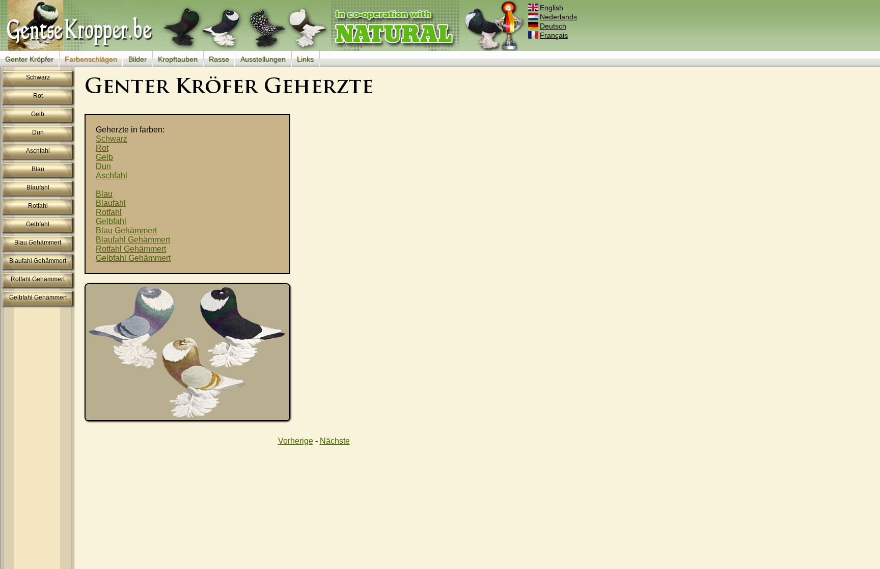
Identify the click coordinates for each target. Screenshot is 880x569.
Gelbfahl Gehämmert (38, 297)
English (551, 8)
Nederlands (558, 17)
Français (554, 35)
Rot (38, 95)
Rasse (219, 59)
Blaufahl (37, 187)
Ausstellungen (263, 59)
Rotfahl (38, 205)
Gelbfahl (37, 224)
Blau (38, 169)
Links (305, 59)
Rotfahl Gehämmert (38, 279)
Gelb (37, 114)
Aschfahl (38, 150)
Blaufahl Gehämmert (37, 260)
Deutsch (553, 26)
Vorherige (295, 441)
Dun (38, 132)
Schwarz (38, 77)
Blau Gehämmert (37, 242)
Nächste (335, 441)
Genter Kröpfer (29, 59)
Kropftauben (178, 59)
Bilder (137, 59)
